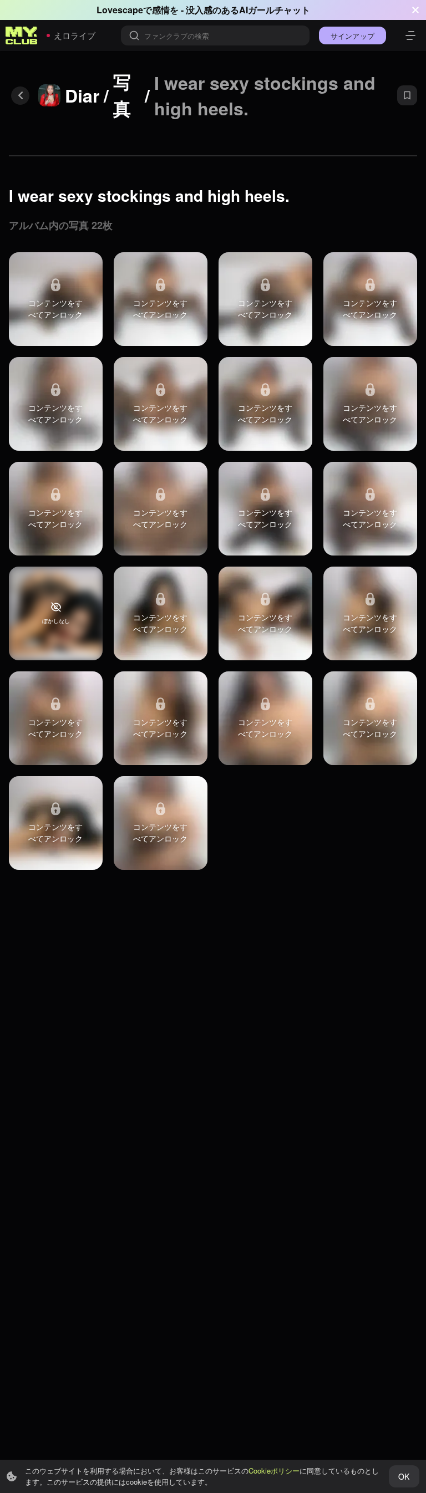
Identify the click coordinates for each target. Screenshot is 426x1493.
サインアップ (352, 35)
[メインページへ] (22, 35)
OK (403, 1476)
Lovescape (120, 9)
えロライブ (74, 35)
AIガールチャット (274, 9)
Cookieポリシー (274, 1470)
